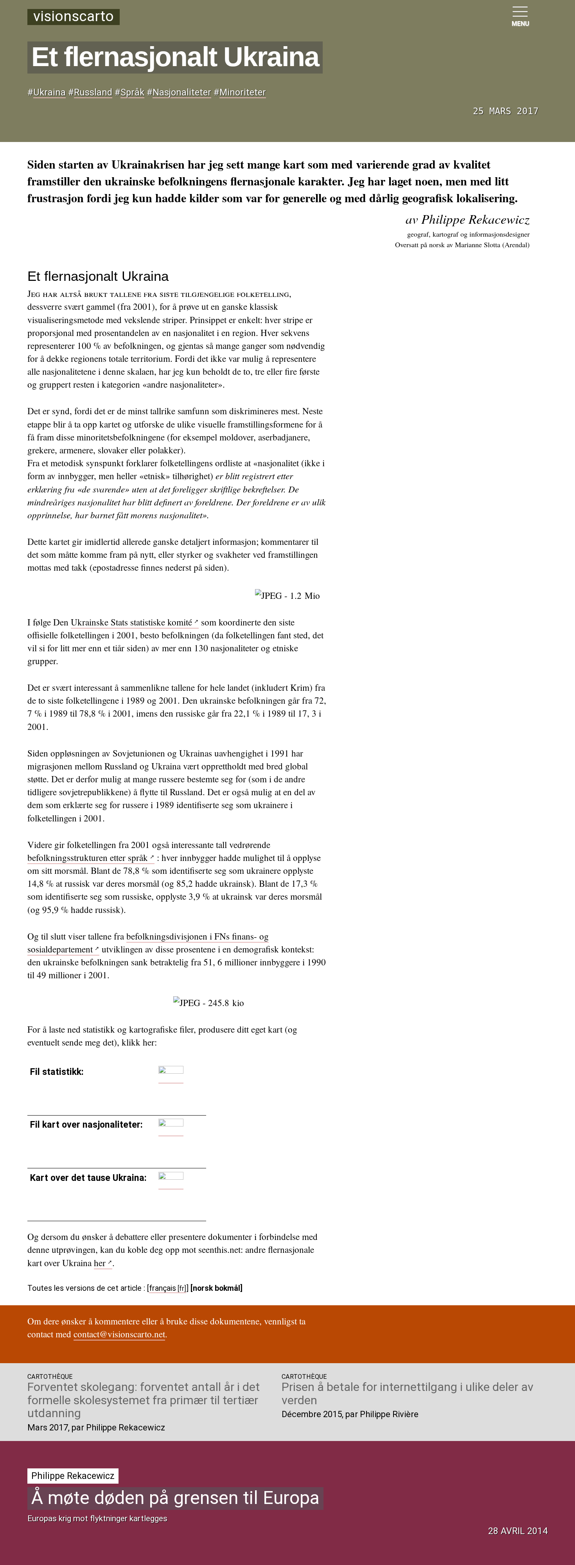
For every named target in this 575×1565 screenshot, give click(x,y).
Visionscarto (73, 17)
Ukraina (49, 92)
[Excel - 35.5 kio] (170, 1077)
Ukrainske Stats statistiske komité (131, 622)
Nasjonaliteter (182, 92)
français (162, 1288)
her (100, 1263)
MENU (520, 23)
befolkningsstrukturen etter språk (87, 858)
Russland (93, 92)
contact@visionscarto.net (119, 1334)
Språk (132, 92)
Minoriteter (242, 92)
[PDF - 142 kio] (170, 1183)
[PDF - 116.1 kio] (170, 1130)
